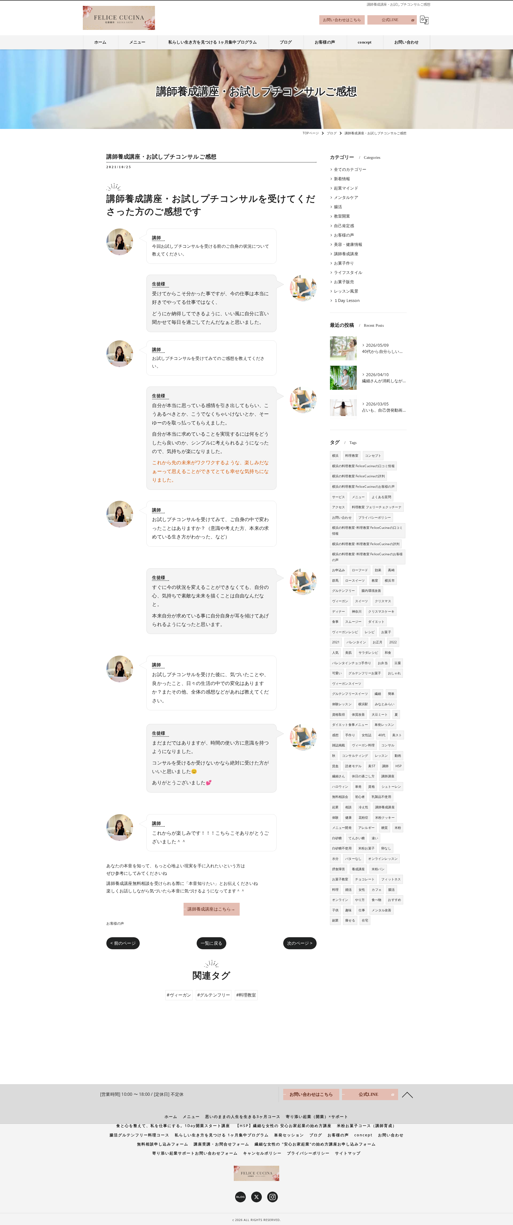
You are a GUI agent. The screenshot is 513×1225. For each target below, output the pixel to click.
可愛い (337, 673)
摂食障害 (338, 869)
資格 (371, 786)
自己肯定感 (344, 225)
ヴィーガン (340, 601)
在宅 (365, 920)
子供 (335, 910)
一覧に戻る (211, 943)
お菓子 (386, 632)
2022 (393, 642)
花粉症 (363, 817)
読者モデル (353, 766)
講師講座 (387, 776)
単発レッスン (384, 724)
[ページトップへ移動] (407, 1094)
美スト (397, 735)
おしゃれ (394, 673)
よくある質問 (381, 497)
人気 (335, 652)
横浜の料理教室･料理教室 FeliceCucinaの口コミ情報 (367, 530)
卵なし (386, 848)
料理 (335, 889)
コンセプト (373, 455)
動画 (398, 755)
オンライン (340, 899)
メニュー (358, 497)
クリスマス (383, 601)
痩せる (350, 920)
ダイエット (376, 621)
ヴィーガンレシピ (345, 632)
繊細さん (338, 776)
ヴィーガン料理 (363, 745)
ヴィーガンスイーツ (347, 683)
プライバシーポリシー (374, 517)
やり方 (360, 899)
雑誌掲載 (338, 745)
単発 (358, 786)
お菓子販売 (344, 281)
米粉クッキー (385, 817)
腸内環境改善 (371, 590)
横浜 (335, 455)
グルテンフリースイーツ (350, 693)
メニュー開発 (342, 827)
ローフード (360, 570)
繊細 (378, 693)
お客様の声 (115, 923)
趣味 (348, 910)
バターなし (353, 858)
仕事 (362, 910)
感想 (335, 735)
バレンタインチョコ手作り (351, 663)
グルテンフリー (343, 590)
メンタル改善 (381, 910)
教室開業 (342, 216)
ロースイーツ (355, 580)
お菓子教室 (340, 879)
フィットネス (391, 879)
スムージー (353, 621)
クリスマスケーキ (381, 611)
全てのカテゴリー (350, 169)
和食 (388, 652)
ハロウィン (340, 786)
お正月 (378, 642)
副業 (335, 920)
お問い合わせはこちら (342, 20)
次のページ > (299, 943)
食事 (335, 621)
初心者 (360, 796)
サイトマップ (348, 1153)
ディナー (338, 611)
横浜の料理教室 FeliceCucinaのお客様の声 (363, 486)
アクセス (338, 507)
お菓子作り (344, 263)
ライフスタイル (348, 272)
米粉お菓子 (366, 848)
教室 (375, 580)
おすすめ (394, 899)
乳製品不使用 (381, 796)
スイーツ (361, 601)
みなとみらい (384, 704)
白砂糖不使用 (342, 848)
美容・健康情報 (348, 244)
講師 (385, 766)
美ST (371, 766)
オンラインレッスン (383, 858)
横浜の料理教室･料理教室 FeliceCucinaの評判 (366, 544)
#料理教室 (246, 995)
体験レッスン (342, 704)
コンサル (387, 745)
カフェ (377, 889)
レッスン (381, 755)
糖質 (384, 827)
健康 (348, 817)
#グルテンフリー (213, 995)
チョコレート (365, 879)
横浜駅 (363, 704)
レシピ (370, 632)
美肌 (348, 652)
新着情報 (342, 178)
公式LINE (390, 20)
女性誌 (367, 735)
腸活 (338, 206)
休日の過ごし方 (363, 776)
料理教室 (351, 455)
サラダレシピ (368, 652)
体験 (335, 817)
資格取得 (338, 714)
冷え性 (363, 807)
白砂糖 (337, 838)
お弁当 (383, 663)
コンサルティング (355, 755)
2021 (336, 642)
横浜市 (390, 580)
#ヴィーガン (179, 995)
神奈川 (357, 611)
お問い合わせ (342, 517)
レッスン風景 (346, 291)
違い (375, 838)
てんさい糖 (356, 838)
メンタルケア (346, 197)
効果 (378, 570)
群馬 (335, 580)
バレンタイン (356, 642)
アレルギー (366, 827)
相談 (348, 807)
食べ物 (377, 899)
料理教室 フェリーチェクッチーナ (377, 507)
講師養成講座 (346, 253)
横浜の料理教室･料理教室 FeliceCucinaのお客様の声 (367, 557)
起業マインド (346, 188)
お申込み (338, 570)
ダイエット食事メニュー (350, 724)
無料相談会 (340, 796)
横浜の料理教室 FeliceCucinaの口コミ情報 (363, 466)
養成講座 (358, 869)
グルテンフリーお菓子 (364, 673)
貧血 (335, 766)
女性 (362, 889)
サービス (338, 497)
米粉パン (378, 869)
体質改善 (358, 714)
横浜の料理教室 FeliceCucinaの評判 (358, 476)
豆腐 (397, 663)
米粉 (398, 827)
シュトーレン (391, 786)
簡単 (391, 693)
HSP (398, 766)
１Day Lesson (347, 300)
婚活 (348, 889)
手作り (350, 735)
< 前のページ (122, 943)
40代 (382, 735)
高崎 (391, 570)
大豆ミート (380, 714)
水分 (335, 858)
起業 (335, 807)
